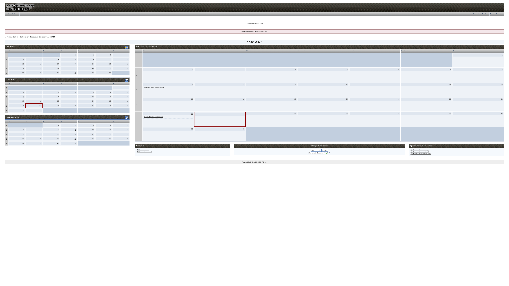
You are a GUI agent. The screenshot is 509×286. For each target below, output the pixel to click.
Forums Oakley (12, 37)
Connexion (256, 31)
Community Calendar (38, 37)
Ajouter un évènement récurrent (421, 154)
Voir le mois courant (143, 150)
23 (93, 68)
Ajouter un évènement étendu (420, 152)
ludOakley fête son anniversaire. (154, 87)
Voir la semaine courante (144, 152)
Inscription (264, 31)
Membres (485, 14)
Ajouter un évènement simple (420, 150)
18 (127, 64)
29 (75, 73)
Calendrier (477, 14)
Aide (501, 14)
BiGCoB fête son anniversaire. (153, 117)
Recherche (494, 14)
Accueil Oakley (13, 14)
